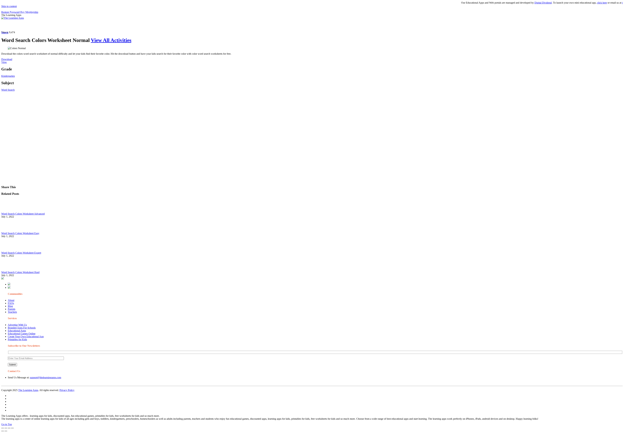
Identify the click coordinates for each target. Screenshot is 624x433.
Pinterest (109, 25)
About (11, 300)
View (4, 62)
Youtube (132, 25)
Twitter (143, 25)
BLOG (84, 25)
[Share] (6, 428)
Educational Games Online (21, 333)
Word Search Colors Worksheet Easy (20, 233)
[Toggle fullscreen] (9, 428)
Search (165, 25)
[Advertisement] (98, 114)
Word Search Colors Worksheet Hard (20, 272)
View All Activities (111, 40)
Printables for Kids (17, 339)
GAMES (45, 25)
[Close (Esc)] (2, 428)
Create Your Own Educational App (26, 336)
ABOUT (71, 25)
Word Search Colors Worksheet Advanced (23, 213)
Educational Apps (17, 330)
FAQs (11, 303)
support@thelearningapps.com (45, 377)
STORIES (59, 25)
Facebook (154, 25)
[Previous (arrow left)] (2, 431)
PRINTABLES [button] (28, 25)
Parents (11, 309)
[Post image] (10, 210)
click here (590, 2)
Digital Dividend (531, 2)
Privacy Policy (66, 390)
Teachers (12, 312)
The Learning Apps (28, 390)
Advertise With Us (17, 324)
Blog (10, 306)
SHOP (96, 25)
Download (6, 59)
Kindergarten (8, 76)
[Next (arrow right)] (6, 431)
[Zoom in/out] (12, 428)
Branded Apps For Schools (22, 327)
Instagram (121, 25)
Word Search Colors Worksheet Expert (21, 252)
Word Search (8, 89)
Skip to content (9, 6)
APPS (12, 25)
